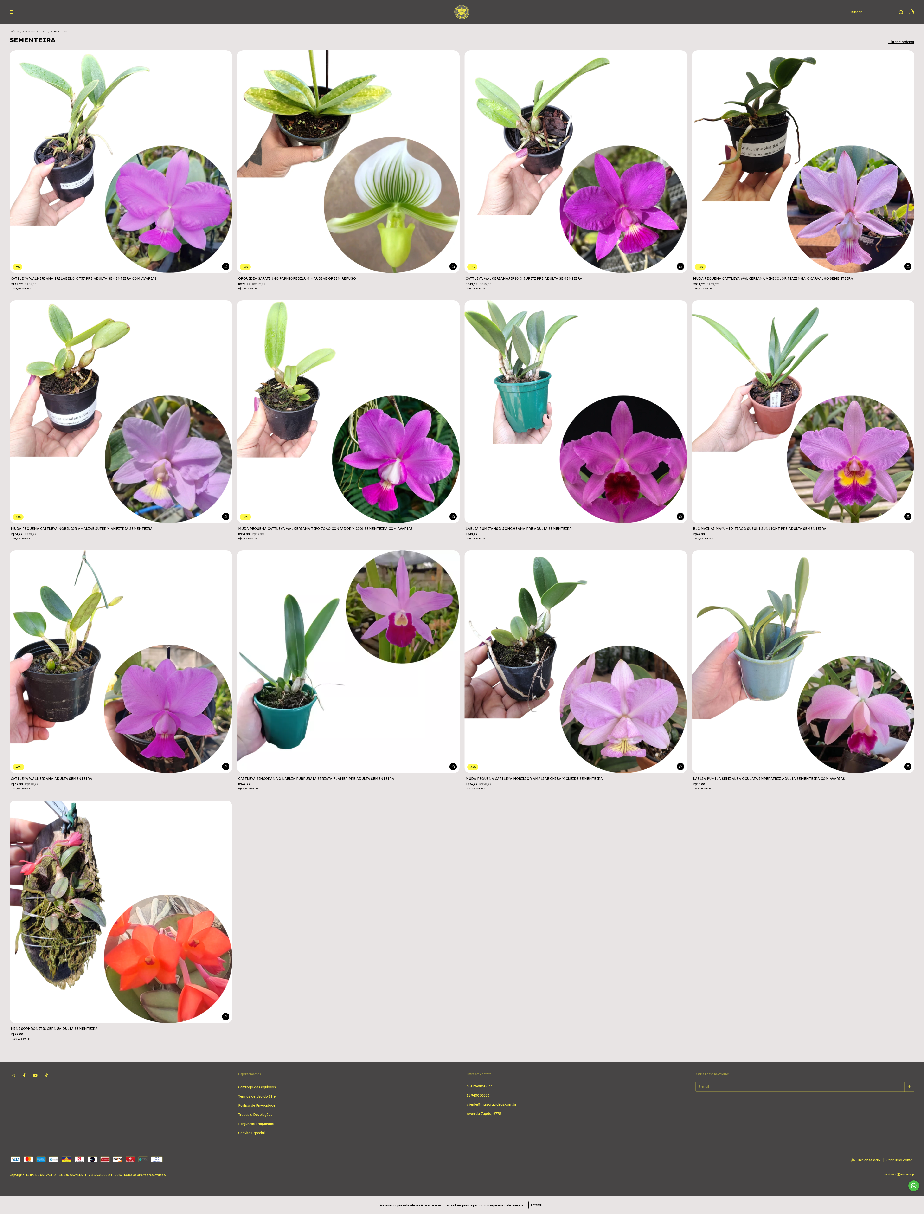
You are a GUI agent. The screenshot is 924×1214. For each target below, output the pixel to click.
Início (14, 31)
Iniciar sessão (868, 1160)
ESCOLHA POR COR (35, 31)
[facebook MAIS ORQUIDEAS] (24, 1075)
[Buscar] (901, 12)
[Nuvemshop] (899, 1175)
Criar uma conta (899, 1160)
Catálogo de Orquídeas (257, 1087)
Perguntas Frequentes (256, 1124)
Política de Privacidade (256, 1105)
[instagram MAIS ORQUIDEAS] (13, 1075)
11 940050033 (478, 1095)
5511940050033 (479, 1086)
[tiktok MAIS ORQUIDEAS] (46, 1075)
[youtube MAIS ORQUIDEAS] (35, 1075)
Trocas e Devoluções (255, 1114)
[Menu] (12, 12)
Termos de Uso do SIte (257, 1096)
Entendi (536, 1205)
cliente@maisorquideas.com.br (491, 1104)
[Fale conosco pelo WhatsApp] (913, 1185)
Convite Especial (251, 1133)
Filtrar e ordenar (901, 42)
